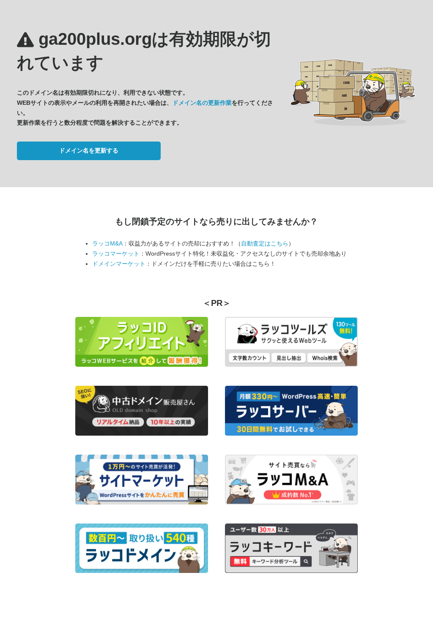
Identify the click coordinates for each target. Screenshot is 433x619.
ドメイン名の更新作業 (202, 102)
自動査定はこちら (264, 243)
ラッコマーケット (116, 253)
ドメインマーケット (118, 263)
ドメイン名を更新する (88, 150)
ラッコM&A (107, 243)
